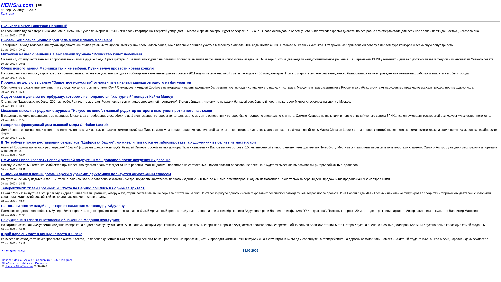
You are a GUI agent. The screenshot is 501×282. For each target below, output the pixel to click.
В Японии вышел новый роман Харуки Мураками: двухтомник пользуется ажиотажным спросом (86, 174)
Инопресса (42, 263)
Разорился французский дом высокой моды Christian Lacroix (55, 125)
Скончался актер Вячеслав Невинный (34, 26)
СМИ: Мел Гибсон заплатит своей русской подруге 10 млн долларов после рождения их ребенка (85, 160)
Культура (7, 13)
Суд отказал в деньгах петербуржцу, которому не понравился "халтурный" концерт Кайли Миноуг (87, 97)
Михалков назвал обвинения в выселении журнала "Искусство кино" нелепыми (71, 54)
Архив (28, 259)
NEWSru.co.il (10, 263)
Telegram (66, 259)
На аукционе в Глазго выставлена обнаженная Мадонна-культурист (60, 220)
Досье (18, 259)
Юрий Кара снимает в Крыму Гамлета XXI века (41, 234)
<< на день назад (13, 250)
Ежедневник (42, 259)
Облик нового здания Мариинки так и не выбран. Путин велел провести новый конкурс (78, 68)
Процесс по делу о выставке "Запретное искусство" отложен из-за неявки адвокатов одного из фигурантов (96, 82)
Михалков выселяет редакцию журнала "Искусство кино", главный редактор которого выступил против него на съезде (106, 111)
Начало (7, 259)
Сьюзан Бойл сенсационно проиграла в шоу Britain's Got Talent (56, 40)
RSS (55, 259)
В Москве (27, 263)
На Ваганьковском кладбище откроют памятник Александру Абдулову (63, 206)
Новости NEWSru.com (19, 266)
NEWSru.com (17, 5)
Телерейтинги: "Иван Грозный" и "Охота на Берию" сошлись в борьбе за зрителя (73, 188)
